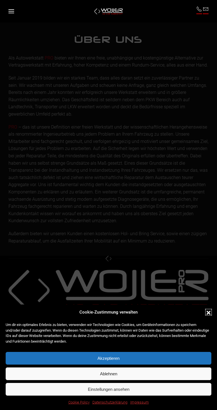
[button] (208, 312)
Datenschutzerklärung (109, 402)
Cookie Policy (79, 402)
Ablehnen (108, 373)
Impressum (139, 402)
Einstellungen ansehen (108, 389)
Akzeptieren (108, 358)
